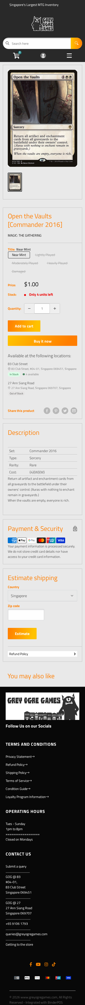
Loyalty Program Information (26, 796)
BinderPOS (55, 1002)
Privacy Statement (19, 756)
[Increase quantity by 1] (55, 308)
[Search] (76, 43)
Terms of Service (17, 780)
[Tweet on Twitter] (65, 410)
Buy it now (42, 341)
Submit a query (16, 866)
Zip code (14, 606)
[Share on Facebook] (47, 410)
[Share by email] (74, 410)
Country (13, 587)
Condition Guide (16, 788)
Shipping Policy (16, 772)
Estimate (22, 633)
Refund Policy (18, 653)
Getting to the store (19, 944)
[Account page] (43, 56)
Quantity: (14, 308)
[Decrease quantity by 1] (29, 308)
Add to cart (24, 326)
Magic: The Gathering (25, 235)
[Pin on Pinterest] (56, 410)
